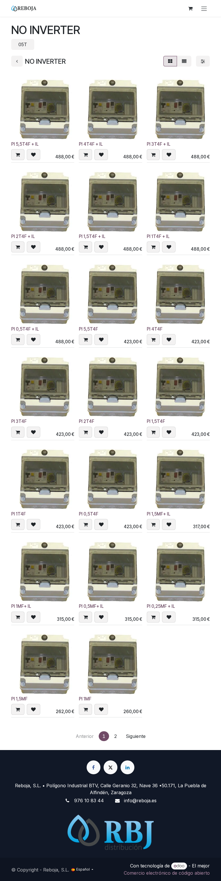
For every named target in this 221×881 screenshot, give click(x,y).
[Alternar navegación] (204, 8)
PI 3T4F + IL (158, 144)
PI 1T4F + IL (158, 236)
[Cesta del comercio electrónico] (190, 8)
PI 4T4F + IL (91, 144)
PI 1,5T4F (156, 421)
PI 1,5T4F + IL (92, 236)
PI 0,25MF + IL (161, 606)
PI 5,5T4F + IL (25, 144)
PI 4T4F (155, 329)
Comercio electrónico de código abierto (167, 873)
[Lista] (184, 61)
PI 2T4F (86, 421)
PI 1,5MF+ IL (158, 514)
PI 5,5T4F (88, 329)
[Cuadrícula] (170, 61)
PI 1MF (85, 699)
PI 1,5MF (19, 699)
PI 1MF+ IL (21, 606)
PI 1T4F (18, 514)
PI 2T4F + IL (23, 236)
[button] (17, 154)
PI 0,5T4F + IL (25, 329)
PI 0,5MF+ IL (91, 606)
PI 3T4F (19, 421)
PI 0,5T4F (88, 514)
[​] (93, 767)
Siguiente (136, 736)
